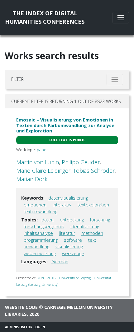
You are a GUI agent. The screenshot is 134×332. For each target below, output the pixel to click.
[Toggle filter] (115, 79)
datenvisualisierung (68, 198)
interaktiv (62, 205)
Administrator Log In (25, 327)
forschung (100, 220)
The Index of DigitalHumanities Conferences (44, 17)
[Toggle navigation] (120, 17)
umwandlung (36, 247)
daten (47, 220)
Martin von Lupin (37, 162)
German (59, 262)
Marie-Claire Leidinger (43, 170)
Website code (21, 307)
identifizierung (84, 227)
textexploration (93, 205)
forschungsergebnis (44, 227)
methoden (92, 233)
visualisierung (69, 247)
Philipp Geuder (81, 162)
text (92, 240)
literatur (67, 233)
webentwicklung (40, 253)
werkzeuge (73, 253)
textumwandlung (40, 212)
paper (42, 149)
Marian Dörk (31, 179)
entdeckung (72, 220)
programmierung (41, 240)
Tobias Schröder (94, 170)
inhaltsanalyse (38, 233)
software (73, 240)
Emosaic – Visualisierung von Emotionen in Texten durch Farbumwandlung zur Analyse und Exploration (65, 125)
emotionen (35, 205)
